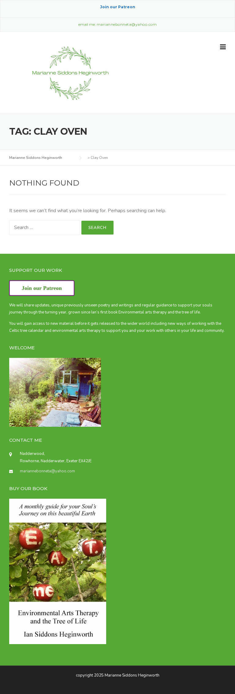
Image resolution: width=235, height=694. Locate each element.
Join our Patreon (117, 7)
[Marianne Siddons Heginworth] (70, 72)
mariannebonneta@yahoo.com (47, 471)
